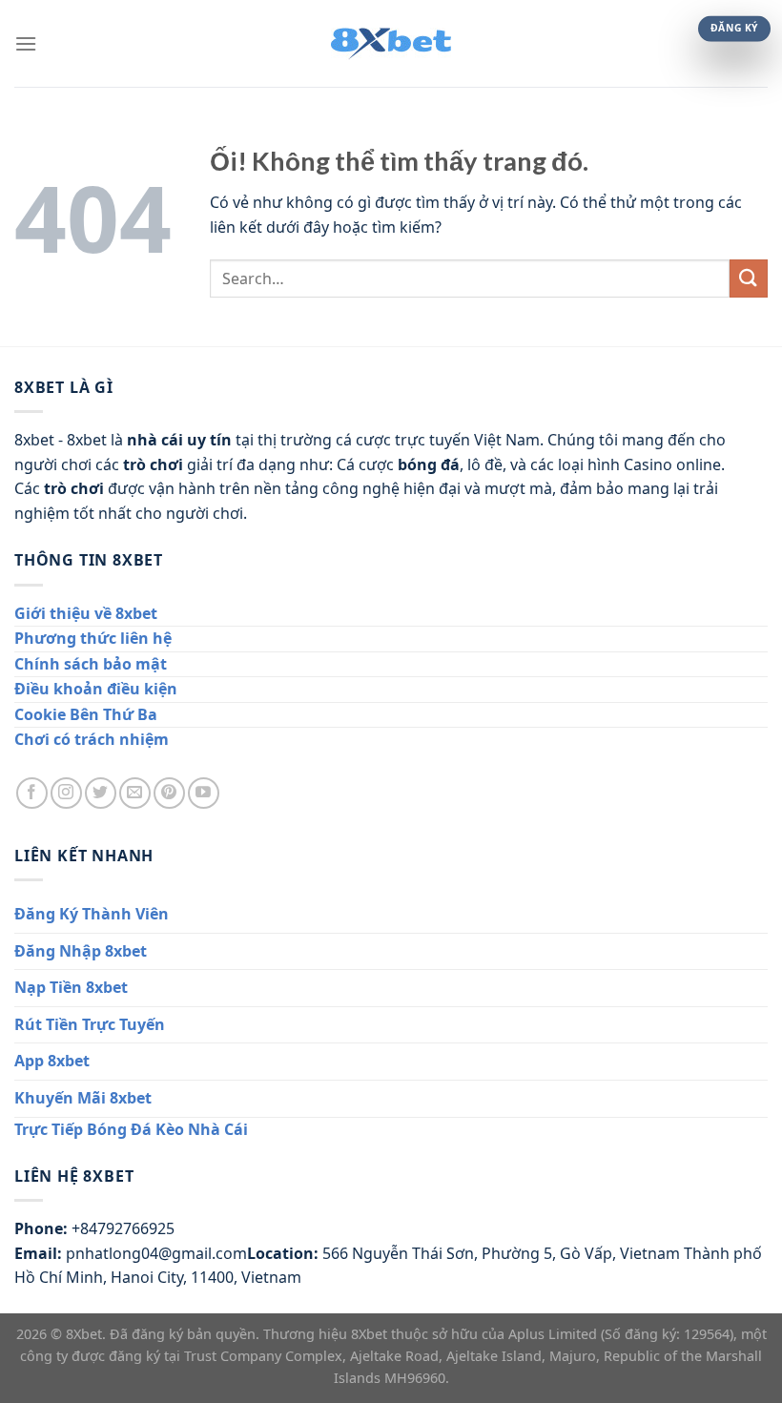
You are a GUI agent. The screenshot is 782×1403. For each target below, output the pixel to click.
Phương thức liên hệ (93, 638)
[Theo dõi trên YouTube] (203, 793)
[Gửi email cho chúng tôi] (135, 793)
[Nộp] (749, 278)
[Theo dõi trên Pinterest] (169, 793)
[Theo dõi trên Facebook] (32, 793)
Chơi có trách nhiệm (91, 739)
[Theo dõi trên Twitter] (100, 793)
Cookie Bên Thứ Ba (85, 714)
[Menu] (25, 43)
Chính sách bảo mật (90, 663)
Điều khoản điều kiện (95, 688)
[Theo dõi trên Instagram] (66, 793)
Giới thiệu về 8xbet (85, 613)
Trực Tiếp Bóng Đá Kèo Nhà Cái (131, 1129)
